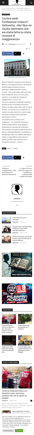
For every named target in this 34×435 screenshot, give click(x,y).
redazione (12, 44)
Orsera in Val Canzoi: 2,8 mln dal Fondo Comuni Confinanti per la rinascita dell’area (21, 238)
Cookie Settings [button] (8, 430)
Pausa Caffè (5, 323)
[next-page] (6, 246)
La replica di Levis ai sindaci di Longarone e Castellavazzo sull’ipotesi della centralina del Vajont (25, 172)
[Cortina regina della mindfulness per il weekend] (25, 319)
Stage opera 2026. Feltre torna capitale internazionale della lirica (8, 349)
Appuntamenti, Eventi (7, 344)
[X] (17, 204)
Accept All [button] (19, 430)
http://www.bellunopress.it (17, 201)
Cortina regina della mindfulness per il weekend (23, 327)
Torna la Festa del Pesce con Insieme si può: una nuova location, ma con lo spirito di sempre (8, 329)
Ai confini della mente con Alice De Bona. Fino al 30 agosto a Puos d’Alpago (25, 349)
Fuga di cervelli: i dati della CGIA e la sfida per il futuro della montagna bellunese (22, 228)
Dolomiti (15, 148)
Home (3, 8)
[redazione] (3, 44)
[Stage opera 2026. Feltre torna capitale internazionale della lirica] (9, 340)
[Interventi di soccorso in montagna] (6, 220)
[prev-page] (3, 246)
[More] (24, 54)
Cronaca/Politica (10, 8)
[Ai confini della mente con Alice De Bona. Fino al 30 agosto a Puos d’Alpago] (25, 340)
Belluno (9, 148)
